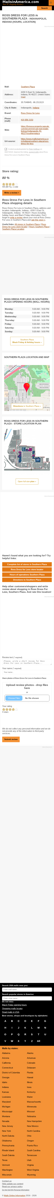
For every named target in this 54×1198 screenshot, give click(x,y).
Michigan (6, 1106)
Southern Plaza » (27, 340)
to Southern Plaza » (27, 406)
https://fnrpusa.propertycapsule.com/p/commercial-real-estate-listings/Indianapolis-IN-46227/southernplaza (35, 130)
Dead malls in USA (10, 1012)
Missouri (31, 1111)
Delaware (31, 1067)
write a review (16, 217)
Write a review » (11, 193)
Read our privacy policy (12, 1186)
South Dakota (8, 1155)
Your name (11, 668)
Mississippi (7, 1111)
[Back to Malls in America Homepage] (24, 3)
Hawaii (30, 1077)
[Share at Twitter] (27, 163)
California (6, 1063)
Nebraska (31, 1116)
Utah (29, 1160)
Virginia (30, 1165)
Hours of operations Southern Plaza (27, 574)
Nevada (5, 1121)
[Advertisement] (27, 55)
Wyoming (31, 1175)
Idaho (4, 1082)
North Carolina (33, 1131)
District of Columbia (11, 1072)
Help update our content (12, 1184)
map (23, 97)
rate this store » (38, 220)
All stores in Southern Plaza (27, 224)
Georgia (5, 1077)
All (38, 1041)
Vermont (6, 1165)
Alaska (30, 1053)
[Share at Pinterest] (31, 163)
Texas (4, 1160)
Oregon (30, 1140)
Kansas (5, 1092)
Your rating (7, 706)
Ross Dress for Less (30, 113)
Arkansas (31, 1058)
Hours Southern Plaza (39, 226)
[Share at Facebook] (23, 163)
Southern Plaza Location (13, 229)
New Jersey (7, 1126)
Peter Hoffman (34, 149)
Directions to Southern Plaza (27, 580)
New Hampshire (34, 1121)
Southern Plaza (28, 86)
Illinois (30, 1082)
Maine (30, 1097)
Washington (7, 1170)
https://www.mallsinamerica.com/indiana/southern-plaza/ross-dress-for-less (35, 141)
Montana (6, 1116)
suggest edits (34, 152)
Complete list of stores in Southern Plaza (27, 564)
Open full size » (27, 481)
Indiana (5, 1087)
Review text (12, 657)
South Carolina (33, 1150)
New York (6, 1131)
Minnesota (31, 1106)
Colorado (31, 1063)
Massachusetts (34, 1102)
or (27, 688)
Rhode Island (8, 1150)
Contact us (6, 1181)
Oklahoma (6, 1140)
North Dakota (8, 1136)
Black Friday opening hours (14, 1005)
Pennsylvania (8, 1145)
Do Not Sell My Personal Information (15, 1190)
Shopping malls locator (12, 1008)
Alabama (6, 1053)
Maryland (6, 1102)
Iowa (29, 1087)
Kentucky (31, 1092)
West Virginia (33, 1170)
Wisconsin (6, 1175)
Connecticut (7, 1067)
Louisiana (6, 1097)
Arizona (5, 1058)
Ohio (29, 1136)
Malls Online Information (14, 1196)
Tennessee (32, 1155)
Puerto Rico (32, 1145)
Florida (30, 1072)
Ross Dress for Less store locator (24, 225)
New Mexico (32, 1126)
